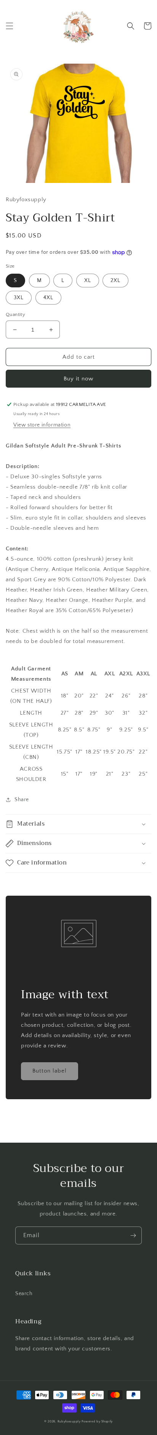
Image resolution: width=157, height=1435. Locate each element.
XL (87, 280)
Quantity (15, 314)
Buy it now (78, 378)
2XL (115, 280)
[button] (9, 26)
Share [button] (21, 800)
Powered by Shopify (97, 1421)
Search (24, 1294)
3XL (19, 298)
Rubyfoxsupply (69, 1421)
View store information (41, 425)
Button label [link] (49, 1071)
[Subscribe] (133, 1235)
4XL (48, 298)
